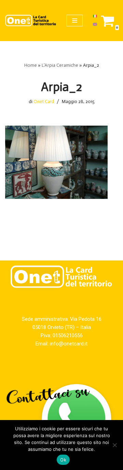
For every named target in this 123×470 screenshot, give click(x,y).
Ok (63, 459)
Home (30, 65)
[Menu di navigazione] (75, 20)
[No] (114, 445)
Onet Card (43, 101)
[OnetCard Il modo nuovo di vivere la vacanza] (30, 20)
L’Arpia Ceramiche (60, 65)
